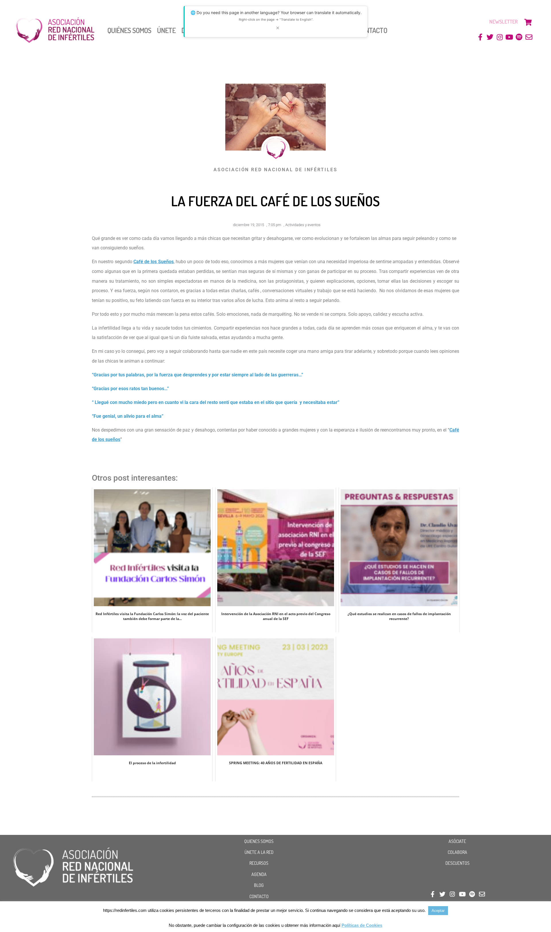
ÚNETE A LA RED (259, 852)
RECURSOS (258, 863)
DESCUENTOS (457, 863)
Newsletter (503, 21)
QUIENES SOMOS (258, 841)
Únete (166, 30)
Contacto (372, 30)
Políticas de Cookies (362, 925)
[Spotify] (519, 37)
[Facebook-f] (480, 37)
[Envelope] (529, 37)
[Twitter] (490, 37)
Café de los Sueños (153, 261)
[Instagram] (500, 37)
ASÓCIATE (457, 841)
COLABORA (457, 852)
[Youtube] (509, 37)
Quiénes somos (129, 30)
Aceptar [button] (438, 910)
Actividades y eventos (303, 225)
